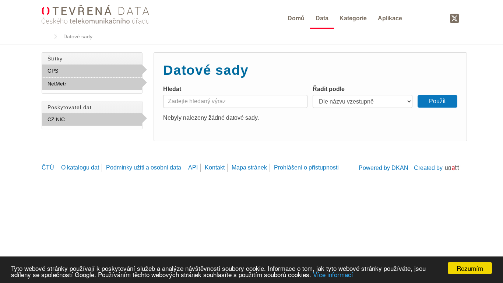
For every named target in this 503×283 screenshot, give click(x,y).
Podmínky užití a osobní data (143, 167)
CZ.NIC (81, 119)
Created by (428, 168)
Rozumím (470, 268)
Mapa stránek (249, 167)
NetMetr (82, 84)
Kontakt (215, 167)
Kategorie (353, 18)
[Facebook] (440, 18)
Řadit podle (329, 89)
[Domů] (95, 14)
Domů (296, 18)
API (193, 167)
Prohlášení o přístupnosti (306, 167)
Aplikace (390, 18)
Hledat (172, 89)
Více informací (333, 274)
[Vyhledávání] (427, 18)
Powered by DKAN (383, 168)
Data (322, 18)
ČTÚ (48, 167)
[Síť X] (454, 19)
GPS (74, 71)
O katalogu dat (80, 167)
